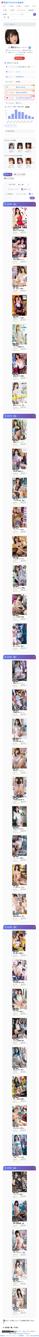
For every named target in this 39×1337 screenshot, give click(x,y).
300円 (24, 232)
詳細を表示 (10, 131)
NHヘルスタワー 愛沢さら (20, 1252)
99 (12, 6)
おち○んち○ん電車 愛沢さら (21, 588)
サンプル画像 (9, 178)
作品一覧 (8, 174)
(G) (13, 150)
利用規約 (2, 1335)
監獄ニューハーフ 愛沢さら (21, 442)
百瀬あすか (11, 151)
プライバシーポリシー (12, 1335)
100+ (19, 6)
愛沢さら (18, 103)
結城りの (20, 151)
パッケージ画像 (20, 174)
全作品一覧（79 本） (12, 1327)
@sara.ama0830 (21, 92)
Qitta (12, 1333)
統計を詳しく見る (11, 125)
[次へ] (33, 147)
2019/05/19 (19, 77)
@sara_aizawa (20, 87)
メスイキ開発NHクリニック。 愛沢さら (24, 347)
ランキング (22, 10)
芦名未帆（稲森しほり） (28, 151)
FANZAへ (20, 58)
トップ (6, 24)
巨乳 (13, 10)
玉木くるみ (28, 167)
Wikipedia (21, 54)
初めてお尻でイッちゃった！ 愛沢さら (24, 1281)
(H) (13, 165)
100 (6, 10)
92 (20, 67)
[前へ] (6, 147)
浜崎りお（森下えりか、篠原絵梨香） (11, 167)
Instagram (21, 1333)
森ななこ (20, 167)
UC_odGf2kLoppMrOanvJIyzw (24, 98)
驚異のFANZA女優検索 (13, 2)
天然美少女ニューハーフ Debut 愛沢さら (25, 1311)
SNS (5, 14)
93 (11, 165)
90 (11, 150)
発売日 (32, 10)
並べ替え (13, 184)
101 (27, 6)
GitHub (28, 1333)
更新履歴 (21, 1335)
